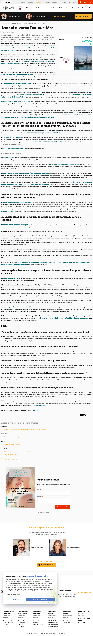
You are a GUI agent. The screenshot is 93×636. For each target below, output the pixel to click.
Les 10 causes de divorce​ (11, 454)
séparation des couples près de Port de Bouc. (44, 133)
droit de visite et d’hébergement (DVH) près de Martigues (26, 173)
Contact (63, 2)
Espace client (85, 2)
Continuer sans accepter (13, 594)
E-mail (40, 497)
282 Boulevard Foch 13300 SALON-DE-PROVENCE (9, 622)
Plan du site (62, 633)
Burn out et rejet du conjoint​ (12, 444)
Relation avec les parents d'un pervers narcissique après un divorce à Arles (25, 429)
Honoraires (55, 2)
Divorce (29, 8)
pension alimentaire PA (12, 137)
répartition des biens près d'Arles (21, 307)
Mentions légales (32, 633)
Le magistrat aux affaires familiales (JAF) (17, 102)
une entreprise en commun (31, 95)
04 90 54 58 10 (60, 16)
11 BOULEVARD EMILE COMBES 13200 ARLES (84, 620)
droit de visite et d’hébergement (67, 164)
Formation (30, 2)
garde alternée (9, 158)
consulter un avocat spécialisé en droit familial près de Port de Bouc (62, 318)
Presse (48, 2)
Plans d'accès (72, 2)
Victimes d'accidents (66, 8)
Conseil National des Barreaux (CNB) (17, 84)
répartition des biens (11, 278)
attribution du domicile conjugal (15, 225)
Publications (39, 2)
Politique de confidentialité (48, 633)
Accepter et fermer (41, 599)
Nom (39, 489)
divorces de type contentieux (27, 77)
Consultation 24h (84, 8)
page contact (39, 405)
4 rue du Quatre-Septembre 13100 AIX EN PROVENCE (23, 623)
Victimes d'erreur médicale (45, 8)
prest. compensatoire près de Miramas (18, 202)
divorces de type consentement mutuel (17, 75)
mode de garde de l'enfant (13, 149)
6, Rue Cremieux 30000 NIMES (68, 621)
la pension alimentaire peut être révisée (48, 142)
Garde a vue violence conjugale (13, 437)
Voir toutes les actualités (9, 459)
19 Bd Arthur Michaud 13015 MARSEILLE (38, 622)
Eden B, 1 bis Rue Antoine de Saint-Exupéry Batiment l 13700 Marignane (53, 623)
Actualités (18, 23)
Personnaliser (16, 599)
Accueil (23, 2)
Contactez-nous (82, 16)
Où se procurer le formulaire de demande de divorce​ (19, 452)
